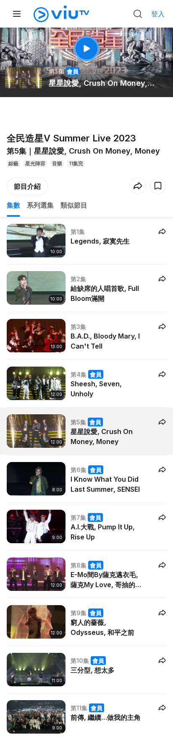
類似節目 (73, 205)
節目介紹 (27, 186)
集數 (13, 205)
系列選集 (40, 205)
